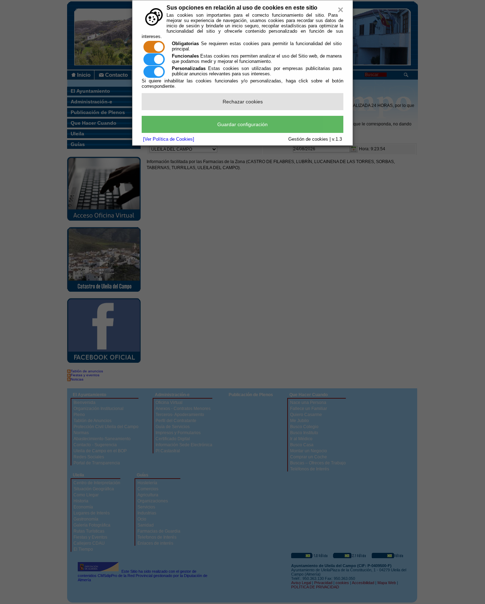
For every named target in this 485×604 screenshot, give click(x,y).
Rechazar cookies (243, 101)
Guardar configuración (242, 124)
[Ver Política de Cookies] (168, 139)
